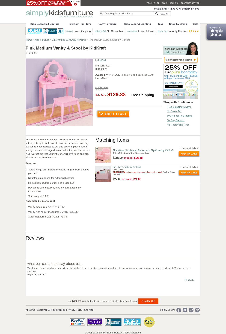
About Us (30, 310)
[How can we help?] (180, 53)
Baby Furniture (108, 23)
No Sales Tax (174, 111)
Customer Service (46, 310)
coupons (174, 3)
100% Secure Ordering (179, 115)
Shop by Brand (178, 23)
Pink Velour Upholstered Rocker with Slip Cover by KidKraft (143, 150)
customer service (190, 3)
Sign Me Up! (148, 301)
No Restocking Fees (178, 124)
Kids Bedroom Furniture (44, 23)
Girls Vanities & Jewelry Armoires (69, 40)
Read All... (189, 280)
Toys (160, 23)
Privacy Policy (74, 310)
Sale (195, 23)
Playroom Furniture (79, 23)
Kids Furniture (42, 40)
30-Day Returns (176, 120)
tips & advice (153, 3)
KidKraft (102, 60)
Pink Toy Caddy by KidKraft (127, 167)
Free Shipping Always (179, 106)
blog (164, 3)
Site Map (88, 310)
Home (29, 40)
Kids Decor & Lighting (137, 23)
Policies (61, 310)
